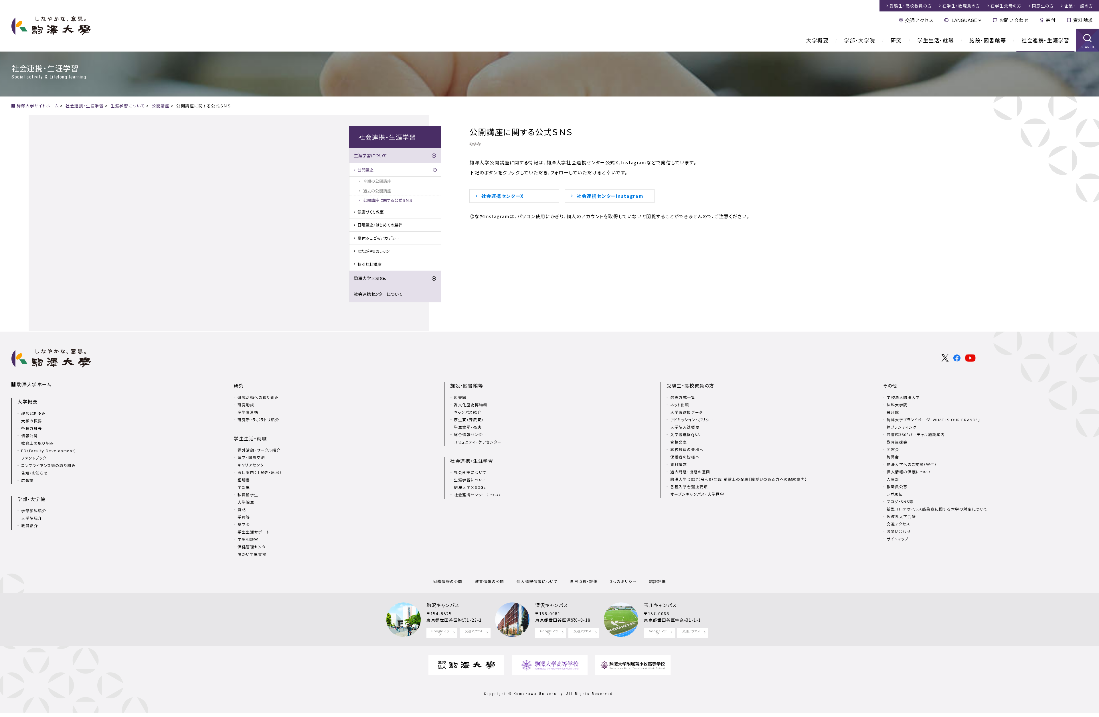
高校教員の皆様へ (687, 449)
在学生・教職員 (961, 6)
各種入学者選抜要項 (689, 486)
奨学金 (244, 524)
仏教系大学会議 (901, 516)
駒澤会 (893, 457)
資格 (242, 509)
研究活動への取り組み (258, 397)
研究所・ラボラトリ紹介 (258, 419)
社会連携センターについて (378, 294)
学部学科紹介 (33, 510)
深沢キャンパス (551, 605)
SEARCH (1087, 47)
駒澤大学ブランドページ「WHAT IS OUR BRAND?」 (934, 419)
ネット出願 (679, 404)
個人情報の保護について (909, 471)
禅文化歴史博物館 (470, 404)
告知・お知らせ (34, 473)
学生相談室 (248, 539)
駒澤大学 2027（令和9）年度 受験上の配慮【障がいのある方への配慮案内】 (738, 479)
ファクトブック (33, 458)
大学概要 (817, 40)
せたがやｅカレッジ (373, 251)
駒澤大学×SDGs (370, 278)
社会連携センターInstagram (610, 195)
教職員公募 (897, 486)
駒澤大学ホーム (34, 384)
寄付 (1051, 20)
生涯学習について (370, 155)
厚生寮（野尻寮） (469, 419)
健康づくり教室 (370, 212)
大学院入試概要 (684, 427)
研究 (896, 40)
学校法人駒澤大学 (903, 397)
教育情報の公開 (489, 581)
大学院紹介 (31, 518)
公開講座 (365, 170)
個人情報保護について (537, 581)
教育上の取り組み (37, 443)
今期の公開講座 (379, 181)
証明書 (244, 479)
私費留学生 (248, 494)
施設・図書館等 (987, 40)
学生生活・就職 (935, 40)
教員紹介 (29, 525)
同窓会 (893, 449)
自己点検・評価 (584, 581)
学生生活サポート (254, 532)
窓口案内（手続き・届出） (260, 472)
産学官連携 (248, 412)
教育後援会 (897, 442)
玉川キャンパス (660, 605)
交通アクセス (919, 20)
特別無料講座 (369, 264)
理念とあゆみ (33, 413)
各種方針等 (31, 428)
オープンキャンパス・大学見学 (697, 494)
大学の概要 (31, 420)
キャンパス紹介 (467, 412)
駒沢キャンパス (442, 605)
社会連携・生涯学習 (1045, 40)
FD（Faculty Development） (49, 450)
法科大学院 (897, 404)
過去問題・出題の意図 (690, 471)
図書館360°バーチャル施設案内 (916, 434)
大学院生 (246, 502)
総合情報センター (470, 434)
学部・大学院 (859, 40)
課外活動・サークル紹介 (259, 450)
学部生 (244, 487)
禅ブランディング (902, 427)
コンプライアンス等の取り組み (48, 465)
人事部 (893, 479)
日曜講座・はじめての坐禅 (379, 225)
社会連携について (470, 472)
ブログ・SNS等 (900, 501)
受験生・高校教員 (911, 6)
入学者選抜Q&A (685, 434)
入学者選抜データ (686, 412)
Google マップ (440, 632)
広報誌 (27, 480)
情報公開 (29, 435)
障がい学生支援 (252, 554)
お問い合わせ (1014, 20)
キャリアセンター (253, 465)
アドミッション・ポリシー (692, 419)
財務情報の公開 (447, 581)
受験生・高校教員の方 (690, 385)
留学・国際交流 (251, 457)
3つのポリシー (623, 581)
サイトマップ (898, 538)
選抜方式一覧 (682, 397)
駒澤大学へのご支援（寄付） (912, 464)
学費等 (244, 517)
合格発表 (678, 442)
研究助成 (246, 404)
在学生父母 (1006, 6)
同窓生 (1043, 6)
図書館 (460, 397)
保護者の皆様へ (684, 457)
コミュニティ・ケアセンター (478, 442)
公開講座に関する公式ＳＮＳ (387, 200)
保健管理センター (254, 546)
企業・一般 (1078, 6)
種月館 (893, 412)
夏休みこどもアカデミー (378, 238)
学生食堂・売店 (467, 427)
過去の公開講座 (377, 191)
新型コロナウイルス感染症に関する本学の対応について (937, 509)
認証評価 (657, 581)
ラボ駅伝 (895, 494)
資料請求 (1083, 20)
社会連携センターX (502, 195)
